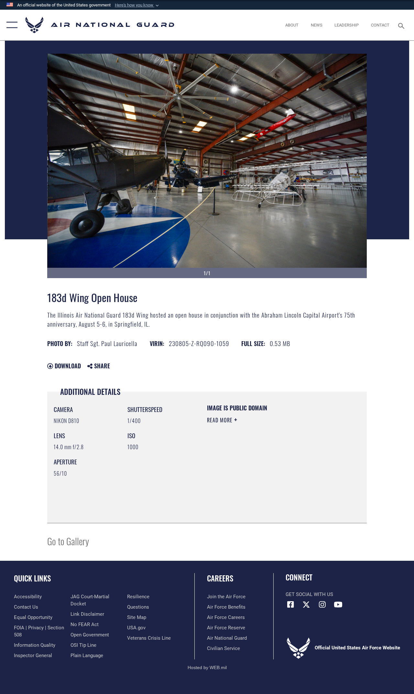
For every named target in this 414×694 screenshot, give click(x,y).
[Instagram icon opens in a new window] (322, 604)
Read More (220, 420)
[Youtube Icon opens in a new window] (338, 604)
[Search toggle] (402, 25)
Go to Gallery (68, 541)
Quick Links (32, 578)
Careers (220, 578)
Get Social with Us (309, 594)
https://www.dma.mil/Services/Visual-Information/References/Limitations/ (265, 475)
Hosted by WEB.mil (207, 667)
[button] (137, 5)
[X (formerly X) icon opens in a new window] (306, 604)
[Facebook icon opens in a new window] (290, 604)
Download (67, 366)
